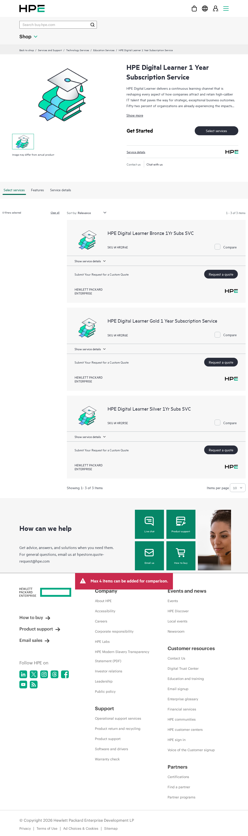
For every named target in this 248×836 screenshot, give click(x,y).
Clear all (55, 212)
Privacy (25, 828)
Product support (180, 531)
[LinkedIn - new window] (23, 674)
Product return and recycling (117, 728)
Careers (101, 621)
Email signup (178, 689)
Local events (177, 621)
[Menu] (226, 8)
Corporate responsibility (114, 631)
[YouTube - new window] (23, 684)
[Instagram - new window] (44, 674)
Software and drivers (111, 749)
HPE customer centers (185, 729)
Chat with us (155, 164)
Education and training (186, 679)
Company (106, 591)
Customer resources (191, 648)
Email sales (30, 640)
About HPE (103, 601)
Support (104, 708)
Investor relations (108, 671)
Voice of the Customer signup (191, 750)
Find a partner (179, 787)
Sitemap (111, 828)
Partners (177, 767)
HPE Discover (178, 611)
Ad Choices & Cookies (80, 828)
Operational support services (118, 718)
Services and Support (50, 50)
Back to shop (26, 50)
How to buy (180, 563)
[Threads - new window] (54, 674)
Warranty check (107, 759)
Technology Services (77, 50)
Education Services (104, 50)
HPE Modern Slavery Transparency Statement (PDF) (122, 656)
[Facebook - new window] (65, 674)
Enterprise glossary (183, 699)
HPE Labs (102, 641)
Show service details (88, 261)
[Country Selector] (205, 8)
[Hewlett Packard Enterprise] (32, 8)
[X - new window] (34, 674)
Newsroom (176, 631)
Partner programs (181, 797)
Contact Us (176, 658)
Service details (136, 152)
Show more (134, 115)
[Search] (92, 25)
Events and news (187, 591)
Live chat (149, 531)
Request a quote (221, 274)
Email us (149, 563)
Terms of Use (47, 828)
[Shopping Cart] (194, 8)
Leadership (104, 681)
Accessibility (105, 611)
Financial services (182, 709)
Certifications (178, 777)
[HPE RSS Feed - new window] (34, 684)
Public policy (105, 691)
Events (173, 601)
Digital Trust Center (183, 668)
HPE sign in (177, 740)
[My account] (215, 8)
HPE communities (182, 719)
